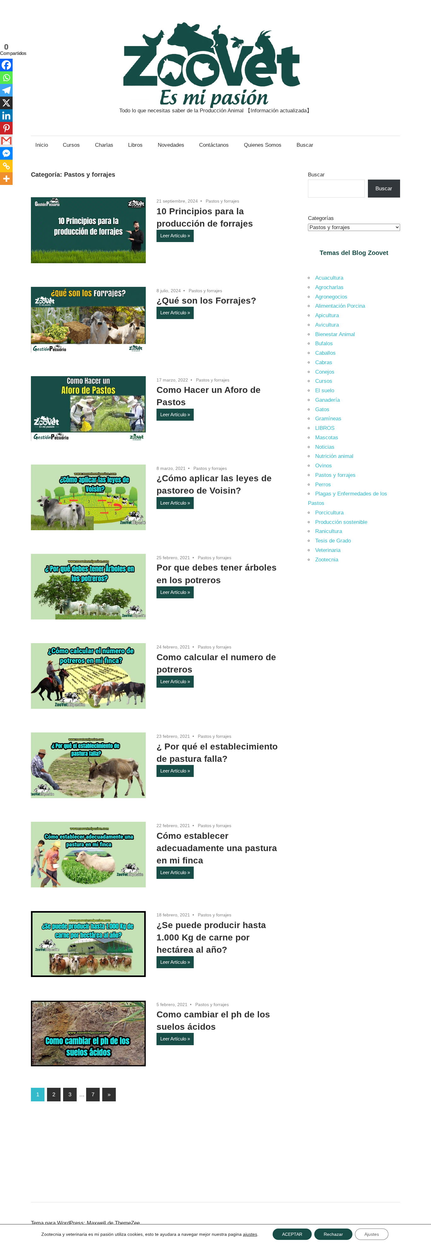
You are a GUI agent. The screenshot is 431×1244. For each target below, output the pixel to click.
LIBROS (324, 428)
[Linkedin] (6, 115)
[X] (6, 103)
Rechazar (333, 1234)
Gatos (322, 409)
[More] (6, 178)
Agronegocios (331, 297)
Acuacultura (329, 278)
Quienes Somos (262, 145)
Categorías (321, 218)
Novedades (171, 145)
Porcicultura (329, 513)
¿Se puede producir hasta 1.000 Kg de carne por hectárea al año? (211, 937)
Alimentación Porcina (340, 306)
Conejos (324, 372)
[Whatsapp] (6, 77)
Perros (323, 485)
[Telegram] (6, 90)
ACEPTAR (292, 1234)
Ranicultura (328, 531)
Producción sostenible (341, 522)
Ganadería (327, 400)
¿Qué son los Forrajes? (206, 300)
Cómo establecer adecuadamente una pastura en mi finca (216, 848)
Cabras (323, 362)
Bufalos (324, 344)
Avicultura (327, 325)
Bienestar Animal (335, 334)
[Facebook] (6, 65)
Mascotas (326, 438)
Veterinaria (327, 550)
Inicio (41, 145)
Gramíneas (328, 419)
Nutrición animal (334, 456)
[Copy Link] (6, 166)
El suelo (324, 391)
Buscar (305, 145)
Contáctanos (214, 145)
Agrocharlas (329, 287)
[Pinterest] (6, 128)
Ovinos (323, 466)
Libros (135, 145)
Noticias (324, 447)
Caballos (325, 353)
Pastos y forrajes (222, 201)
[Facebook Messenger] (6, 153)
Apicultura (327, 315)
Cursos (71, 145)
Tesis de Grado (333, 541)
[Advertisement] (354, 675)
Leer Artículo (173, 235)
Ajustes (371, 1234)
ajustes (250, 1234)
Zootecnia (326, 560)
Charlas (104, 145)
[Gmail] (6, 140)
